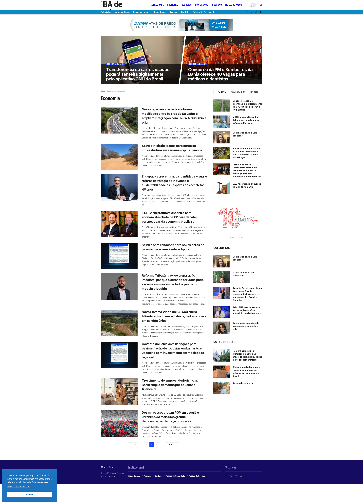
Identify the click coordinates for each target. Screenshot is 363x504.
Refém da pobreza (243, 383)
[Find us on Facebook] (247, 12)
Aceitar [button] (29, 494)
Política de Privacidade (204, 12)
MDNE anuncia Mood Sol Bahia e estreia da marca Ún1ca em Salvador (246, 120)
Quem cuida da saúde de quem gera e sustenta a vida (246, 326)
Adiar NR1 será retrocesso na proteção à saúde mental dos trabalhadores (247, 310)
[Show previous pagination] (130, 444)
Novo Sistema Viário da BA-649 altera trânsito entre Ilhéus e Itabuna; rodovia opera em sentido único (174, 316)
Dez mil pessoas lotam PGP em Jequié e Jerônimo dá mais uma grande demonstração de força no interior (170, 417)
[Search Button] (261, 5)
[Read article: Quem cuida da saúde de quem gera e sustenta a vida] (221, 328)
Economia (172, 5)
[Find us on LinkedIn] (261, 12)
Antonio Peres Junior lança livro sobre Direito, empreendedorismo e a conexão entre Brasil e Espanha (247, 294)
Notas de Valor (233, 5)
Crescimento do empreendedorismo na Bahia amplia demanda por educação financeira (170, 385)
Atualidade (157, 5)
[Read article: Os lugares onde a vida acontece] (221, 261)
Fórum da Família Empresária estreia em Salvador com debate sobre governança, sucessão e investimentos (247, 170)
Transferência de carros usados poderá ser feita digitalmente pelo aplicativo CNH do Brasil (137, 74)
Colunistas (106, 12)
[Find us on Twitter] (251, 12)
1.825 (169, 444)
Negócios (187, 5)
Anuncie (174, 12)
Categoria (111, 91)
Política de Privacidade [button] (18, 486)
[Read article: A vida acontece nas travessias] (221, 277)
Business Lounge (141, 12)
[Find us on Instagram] (257, 12)
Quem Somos (159, 12)
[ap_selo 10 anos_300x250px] (238, 217)
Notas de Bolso (122, 12)
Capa (103, 91)
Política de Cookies (197, 476)
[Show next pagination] (177, 444)
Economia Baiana (115, 64)
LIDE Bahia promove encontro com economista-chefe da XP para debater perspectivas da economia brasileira (169, 217)
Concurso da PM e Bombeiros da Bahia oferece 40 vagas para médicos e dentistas (220, 74)
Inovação (217, 5)
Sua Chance (201, 5)
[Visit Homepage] (118, 5)
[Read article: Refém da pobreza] (221, 388)
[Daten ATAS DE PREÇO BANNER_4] (181, 25)
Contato (185, 12)
